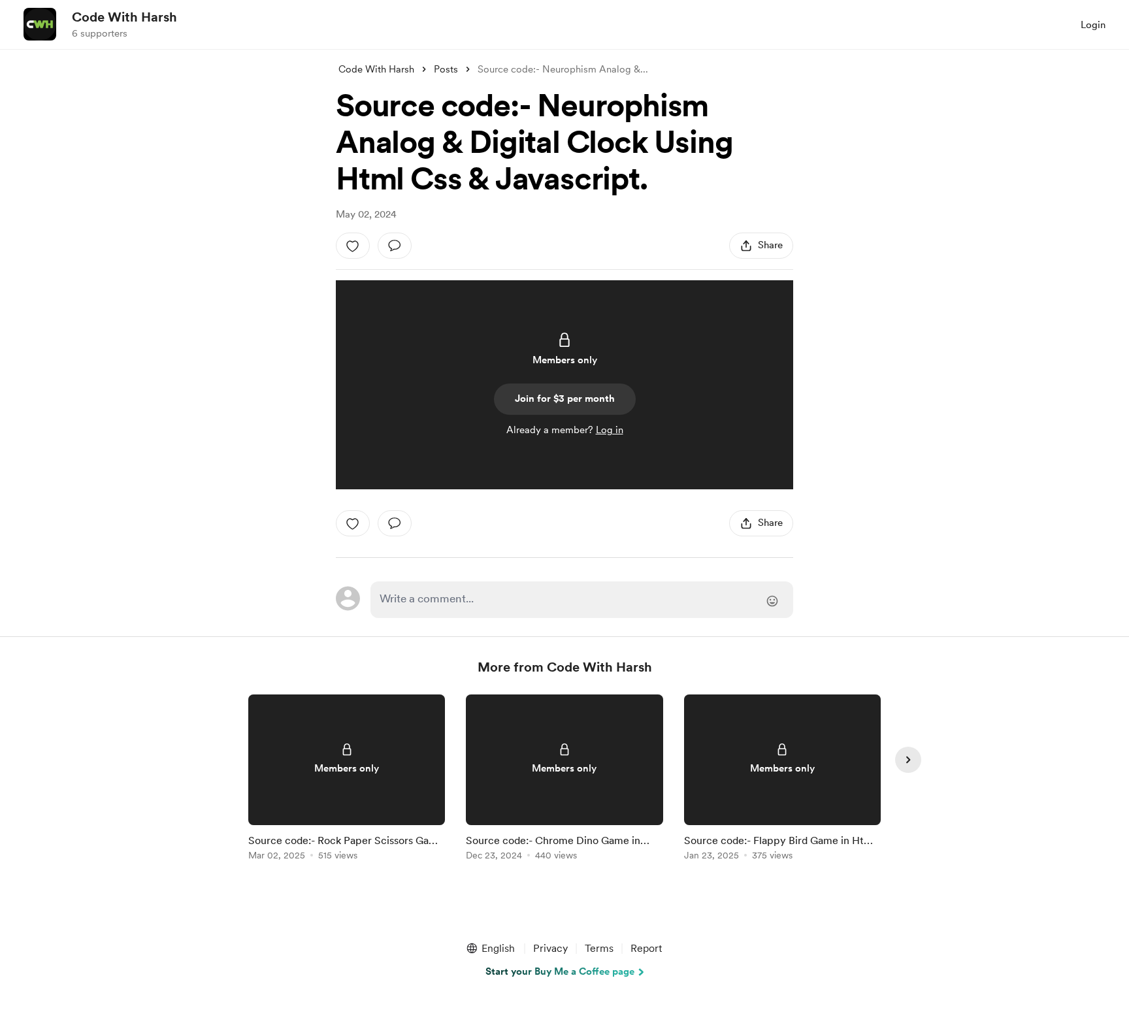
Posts (446, 69)
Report (646, 948)
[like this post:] (353, 246)
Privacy (550, 948)
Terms (599, 948)
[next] (908, 760)
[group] (346, 779)
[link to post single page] (346, 779)
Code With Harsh (124, 17)
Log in (609, 430)
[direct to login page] (581, 599)
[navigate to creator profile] (40, 24)
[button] (490, 948)
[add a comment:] (395, 246)
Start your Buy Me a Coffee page (559, 971)
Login (1093, 25)
